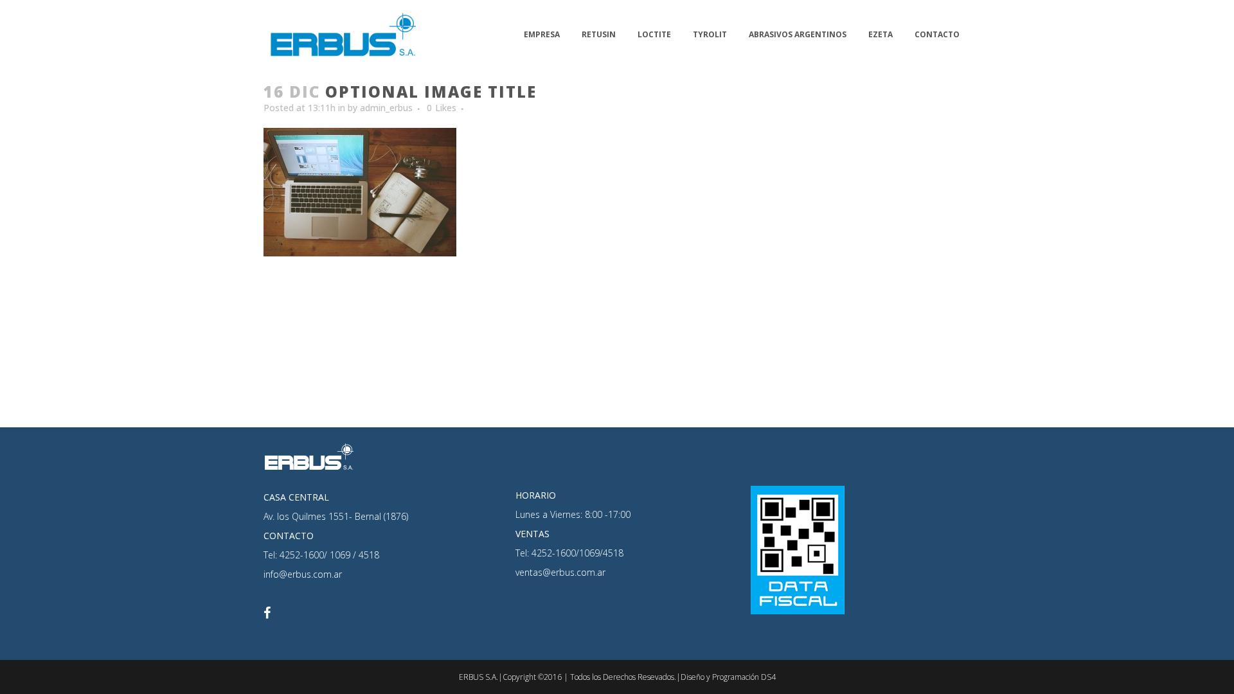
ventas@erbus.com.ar (560, 572)
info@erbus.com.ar (303, 574)
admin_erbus (386, 108)
